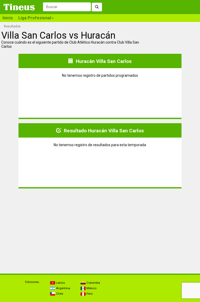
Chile (59, 293)
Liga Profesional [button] (34, 17)
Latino (60, 283)
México (91, 288)
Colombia (93, 283)
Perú (89, 293)
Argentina (62, 288)
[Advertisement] (51, 225)
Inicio (8, 17)
